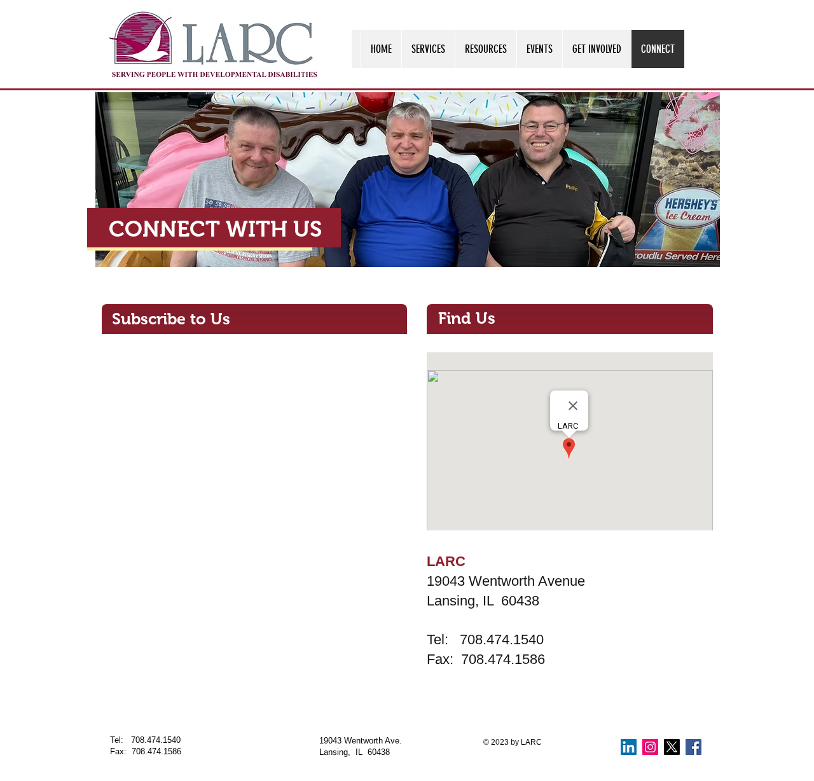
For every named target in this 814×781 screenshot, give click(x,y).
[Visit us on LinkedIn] (629, 747)
